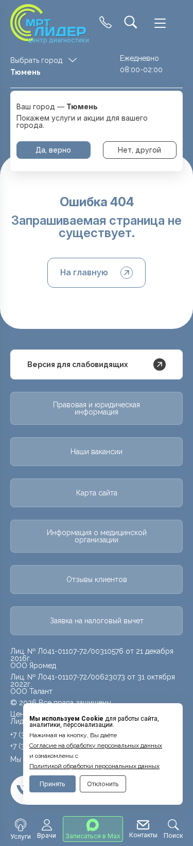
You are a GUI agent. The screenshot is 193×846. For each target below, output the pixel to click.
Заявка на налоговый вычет (97, 621)
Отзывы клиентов (96, 579)
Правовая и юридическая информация (96, 408)
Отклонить (103, 784)
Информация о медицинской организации (97, 536)
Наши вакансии (96, 451)
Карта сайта (96, 493)
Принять (52, 784)
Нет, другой (139, 150)
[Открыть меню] (160, 23)
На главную (84, 272)
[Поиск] (130, 22)
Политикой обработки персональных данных (94, 766)
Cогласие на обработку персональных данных (95, 745)
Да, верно (53, 150)
